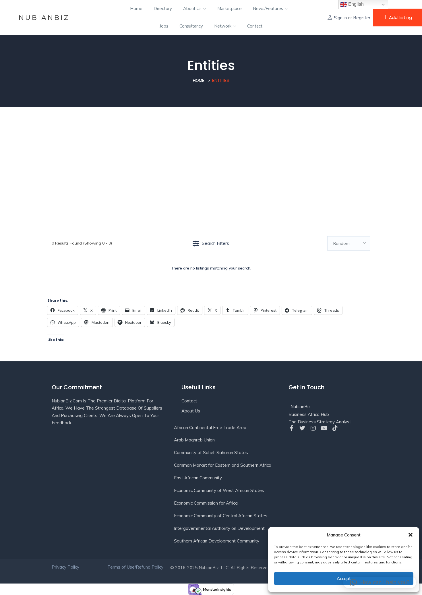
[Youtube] (324, 428)
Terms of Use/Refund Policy (135, 567)
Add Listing (400, 17)
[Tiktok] (335, 428)
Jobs (164, 26)
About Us (193, 8)
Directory (163, 8)
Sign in (340, 17)
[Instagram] (313, 428)
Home (136, 8)
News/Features (268, 8)
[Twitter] (302, 428)
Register (361, 17)
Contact (254, 26)
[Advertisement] (211, 164)
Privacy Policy (65, 567)
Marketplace (229, 8)
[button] (410, 535)
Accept (344, 578)
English (355, 4)
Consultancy (191, 26)
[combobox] (348, 243)
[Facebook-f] (291, 428)
